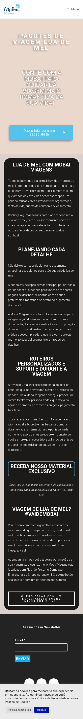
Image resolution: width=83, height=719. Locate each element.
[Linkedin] (54, 683)
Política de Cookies (17, 702)
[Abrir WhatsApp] (73, 709)
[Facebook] (29, 683)
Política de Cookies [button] (19, 709)
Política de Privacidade (52, 698)
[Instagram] (41, 683)
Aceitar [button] (41, 709)
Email (20, 640)
